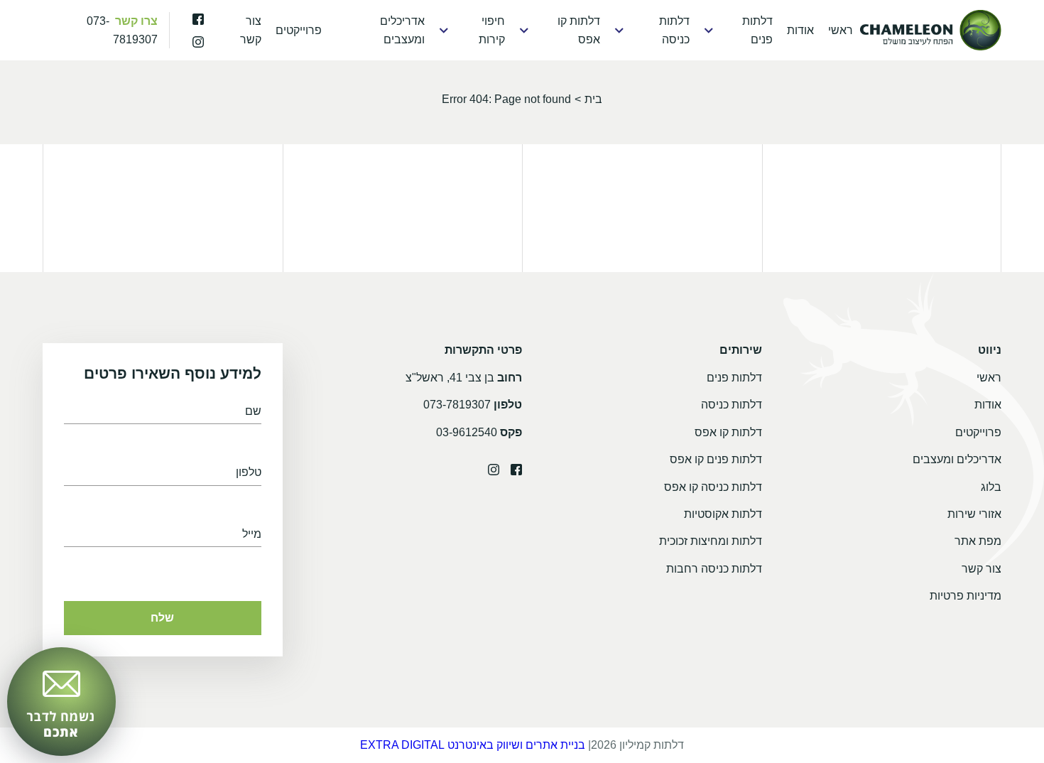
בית (593, 99)
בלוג (991, 487)
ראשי (840, 30)
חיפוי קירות (492, 30)
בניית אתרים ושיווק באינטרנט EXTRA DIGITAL (472, 745)
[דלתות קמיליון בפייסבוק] (198, 19)
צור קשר (250, 30)
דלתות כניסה (674, 30)
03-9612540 (466, 432)
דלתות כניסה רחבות (714, 569)
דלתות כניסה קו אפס (713, 487)
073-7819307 (457, 405)
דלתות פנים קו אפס (716, 459)
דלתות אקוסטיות (723, 514)
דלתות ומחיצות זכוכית (710, 541)
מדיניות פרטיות (965, 596)
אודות (800, 30)
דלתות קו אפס (579, 30)
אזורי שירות (974, 514)
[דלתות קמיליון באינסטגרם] (198, 42)
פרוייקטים (299, 30)
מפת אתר (978, 541)
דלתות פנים (757, 30)
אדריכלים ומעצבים (402, 30)
